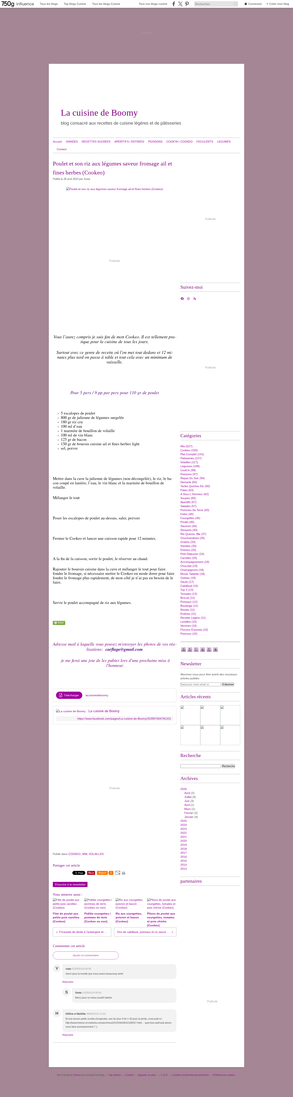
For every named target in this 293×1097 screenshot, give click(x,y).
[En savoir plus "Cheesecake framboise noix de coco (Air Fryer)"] (190, 715)
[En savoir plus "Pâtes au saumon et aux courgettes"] (210, 735)
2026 (183, 789)
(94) (192, 478)
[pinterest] (186, 4)
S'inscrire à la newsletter (70, 884)
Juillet (188, 797)
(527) (186, 446)
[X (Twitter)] (180, 4)
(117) (189, 462)
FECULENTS (205, 141)
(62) (194, 494)
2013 (183, 868)
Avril (187, 805)
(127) (191, 458)
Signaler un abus (147, 1075)
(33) (188, 542)
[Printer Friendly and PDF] (59, 623)
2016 (183, 856)
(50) (194, 510)
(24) (192, 553)
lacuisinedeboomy (97, 695)
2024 (183, 824)
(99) (188, 470)
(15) (189, 585)
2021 (183, 836)
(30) (188, 546)
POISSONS (155, 141)
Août (187, 793)
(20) (188, 557)
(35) (192, 538)
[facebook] (173, 4)
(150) (189, 450)
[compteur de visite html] (199, 651)
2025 (183, 820)
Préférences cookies (224, 1075)
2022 (183, 832)
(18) (192, 569)
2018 (183, 848)
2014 (183, 864)
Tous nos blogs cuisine (153, 3)
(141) (192, 454)
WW (84, 854)
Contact (62, 149)
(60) (188, 498)
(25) (188, 549)
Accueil (57, 141)
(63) (187, 490)
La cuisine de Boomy (99, 113)
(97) (189, 474)
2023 (183, 828)
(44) (188, 526)
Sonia (77, 1075)
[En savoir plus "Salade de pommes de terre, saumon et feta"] (190, 735)
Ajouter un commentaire (86, 955)
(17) (187, 581)
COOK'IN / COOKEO (179, 141)
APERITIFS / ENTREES (129, 141)
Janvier (189, 816)
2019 (183, 844)
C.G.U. (164, 1075)
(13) (186, 589)
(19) (194, 561)
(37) (193, 534)
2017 (183, 852)
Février (188, 812)
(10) (188, 621)
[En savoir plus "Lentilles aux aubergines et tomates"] (210, 715)
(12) (187, 597)
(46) (187, 514)
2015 (183, 860)
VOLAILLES (96, 854)
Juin (187, 801)
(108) (190, 466)
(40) (189, 530)
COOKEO (74, 854)
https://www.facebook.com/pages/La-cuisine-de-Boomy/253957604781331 (124, 718)
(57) (188, 502)
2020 (183, 840)
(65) (188, 482)
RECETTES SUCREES (96, 141)
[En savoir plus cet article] (230, 715)
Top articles (115, 1075)
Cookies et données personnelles (190, 1075)
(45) (190, 518)
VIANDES (72, 141)
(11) (189, 605)
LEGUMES (224, 141)
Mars (187, 808)
